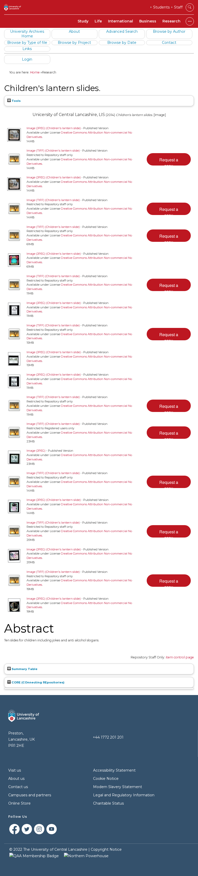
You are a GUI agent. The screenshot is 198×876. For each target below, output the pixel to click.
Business (147, 21)
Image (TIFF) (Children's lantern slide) (53, 150)
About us (16, 778)
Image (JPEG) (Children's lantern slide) (54, 128)
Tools (16, 101)
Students (161, 7)
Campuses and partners (29, 795)
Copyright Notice (106, 849)
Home (35, 72)
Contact (169, 42)
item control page (180, 657)
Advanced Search (122, 31)
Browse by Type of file (27, 42)
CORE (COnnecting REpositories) (37, 682)
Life (98, 21)
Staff (178, 7)
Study (83, 21)
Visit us (14, 770)
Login (27, 59)
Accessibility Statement (114, 770)
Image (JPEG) (36, 450)
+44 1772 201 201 (108, 737)
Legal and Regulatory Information (123, 795)
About (74, 31)
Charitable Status (108, 803)
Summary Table (24, 669)
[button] (169, 159)
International (120, 21)
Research (171, 21)
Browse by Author (169, 31)
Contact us (18, 786)
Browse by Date (121, 42)
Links (27, 48)
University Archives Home (27, 33)
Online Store (19, 803)
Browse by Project (74, 42)
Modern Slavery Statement (117, 786)
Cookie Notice (106, 778)
